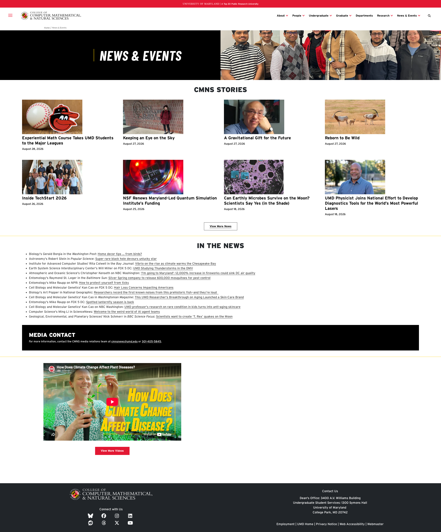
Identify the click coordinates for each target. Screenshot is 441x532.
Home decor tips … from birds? (120, 254)
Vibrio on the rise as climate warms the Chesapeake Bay (175, 263)
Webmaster (375, 524)
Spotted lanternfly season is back (110, 302)
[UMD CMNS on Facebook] (104, 516)
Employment (285, 524)
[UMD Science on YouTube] (131, 523)
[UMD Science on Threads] (104, 523)
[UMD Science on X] (117, 523)
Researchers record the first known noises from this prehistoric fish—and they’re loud (156, 292)
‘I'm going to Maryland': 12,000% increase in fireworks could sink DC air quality (198, 273)
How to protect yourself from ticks (104, 282)
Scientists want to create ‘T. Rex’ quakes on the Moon (194, 316)
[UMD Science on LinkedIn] (131, 516)
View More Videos (112, 450)
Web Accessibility (352, 524)
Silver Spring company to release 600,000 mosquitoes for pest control (159, 278)
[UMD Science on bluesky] (91, 516)
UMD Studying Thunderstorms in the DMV (163, 268)
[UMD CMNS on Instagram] (117, 516)
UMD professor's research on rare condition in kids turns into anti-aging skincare (182, 307)
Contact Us (330, 491)
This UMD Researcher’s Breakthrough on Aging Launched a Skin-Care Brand (189, 297)
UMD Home (305, 524)
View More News (221, 226)
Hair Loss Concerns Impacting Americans (143, 287)
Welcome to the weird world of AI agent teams (127, 311)
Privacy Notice (326, 524)
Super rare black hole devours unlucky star (126, 258)
